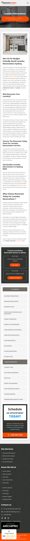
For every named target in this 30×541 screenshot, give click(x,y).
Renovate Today (12, 76)
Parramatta (6, 490)
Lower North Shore (8, 480)
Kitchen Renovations (10, 351)
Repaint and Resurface (11, 383)
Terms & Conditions (6, 521)
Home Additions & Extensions (13, 330)
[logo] (9, 3)
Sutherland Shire (7, 499)
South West (6, 493)
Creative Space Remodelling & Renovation (13, 312)
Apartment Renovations (11, 296)
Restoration (8, 346)
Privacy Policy (16, 521)
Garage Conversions (10, 319)
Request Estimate (15, 278)
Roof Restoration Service (11, 388)
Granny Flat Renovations (11, 324)
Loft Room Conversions (11, 372)
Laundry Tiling (8, 367)
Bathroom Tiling (9, 306)
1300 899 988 (16, 435)
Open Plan (7, 378)
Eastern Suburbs (7, 474)
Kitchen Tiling (8, 356)
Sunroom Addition (9, 394)
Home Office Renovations (11, 335)
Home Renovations (9, 340)
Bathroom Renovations (11, 301)
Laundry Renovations (10, 362)
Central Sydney (7, 471)
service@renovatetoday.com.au (11, 511)
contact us (18, 241)
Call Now (15, 265)
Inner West (5, 477)
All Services (15, 289)
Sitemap (17, 537)
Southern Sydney (7, 496)
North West (6, 483)
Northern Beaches (7, 487)
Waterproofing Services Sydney (13, 399)
